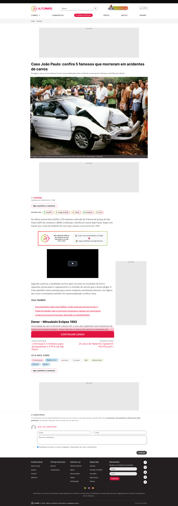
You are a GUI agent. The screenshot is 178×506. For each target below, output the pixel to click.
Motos (72, 470)
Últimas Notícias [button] (83, 15)
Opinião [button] (142, 15)
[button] (95, 8)
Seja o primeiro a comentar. (44, 206)
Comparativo (55, 470)
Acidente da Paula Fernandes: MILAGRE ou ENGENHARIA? (62, 315)
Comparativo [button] (58, 15)
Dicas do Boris (75, 474)
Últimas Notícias (75, 466)
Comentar (141, 453)
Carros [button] (34, 15)
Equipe (33, 470)
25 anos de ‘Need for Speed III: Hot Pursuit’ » (96, 345)
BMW (86, 360)
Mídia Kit (34, 477)
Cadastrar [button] (114, 479)
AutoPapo (38, 197)
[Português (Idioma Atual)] (85, 487)
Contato (33, 474)
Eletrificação (74, 481)
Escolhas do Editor (52, 360)
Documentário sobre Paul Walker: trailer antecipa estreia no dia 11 (66, 306)
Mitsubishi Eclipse (97, 360)
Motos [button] (124, 15)
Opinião (92, 466)
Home (33, 21)
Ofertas (92, 481)
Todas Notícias (38, 360)
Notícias (39, 21)
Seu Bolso (36, 364)
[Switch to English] (89, 487)
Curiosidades (76, 360)
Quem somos (35, 466)
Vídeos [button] (106, 15)
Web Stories (94, 477)
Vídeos (47, 364)
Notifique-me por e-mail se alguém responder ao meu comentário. (67, 447)
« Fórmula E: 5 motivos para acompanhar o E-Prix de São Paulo (48, 346)
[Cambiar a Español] (93, 487)
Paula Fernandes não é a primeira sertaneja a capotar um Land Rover (68, 310)
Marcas (53, 466)
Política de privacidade (141, 503)
